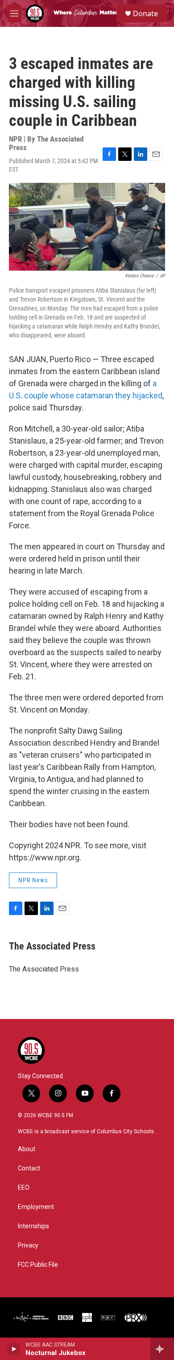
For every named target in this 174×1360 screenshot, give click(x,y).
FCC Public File (38, 1264)
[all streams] (162, 1349)
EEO (23, 1187)
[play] (13, 1348)
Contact (29, 1168)
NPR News (33, 880)
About (26, 1149)
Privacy (28, 1245)
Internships (33, 1226)
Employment (36, 1207)
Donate (145, 13)
